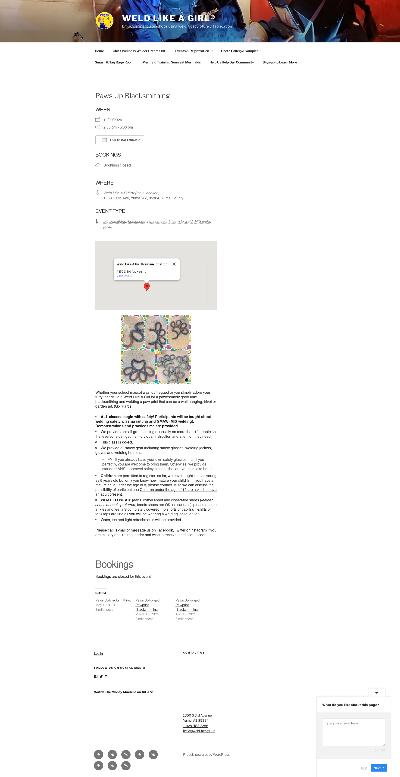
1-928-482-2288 (195, 726)
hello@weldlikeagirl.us (199, 731)
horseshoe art (158, 221)
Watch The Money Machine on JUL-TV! (123, 692)
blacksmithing (114, 221)
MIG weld (202, 221)
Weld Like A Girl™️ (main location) (131, 192)
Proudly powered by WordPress (206, 754)
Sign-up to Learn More (280, 62)
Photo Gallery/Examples (239, 51)
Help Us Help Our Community (231, 62)
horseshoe (136, 221)
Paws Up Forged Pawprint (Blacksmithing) (147, 604)
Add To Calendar (123, 140)
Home (99, 51)
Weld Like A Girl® (169, 18)
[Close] (174, 264)
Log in (98, 653)
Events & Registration (192, 51)
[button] (147, 287)
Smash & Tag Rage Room (114, 62)
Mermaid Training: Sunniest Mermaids (171, 62)
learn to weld (182, 221)
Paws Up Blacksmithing (113, 600)
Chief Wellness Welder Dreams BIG (139, 51)
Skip (364, 767)
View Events (124, 275)
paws (107, 226)
